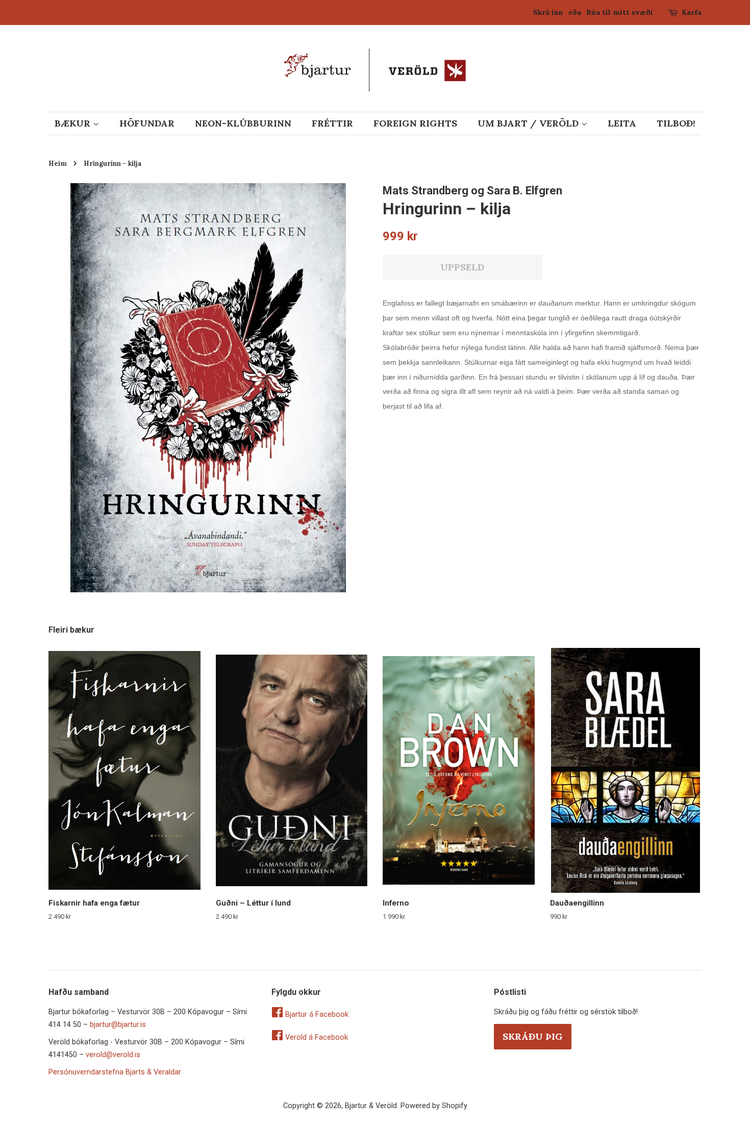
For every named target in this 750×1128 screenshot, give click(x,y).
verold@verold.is (113, 1054)
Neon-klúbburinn (243, 123)
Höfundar (146, 123)
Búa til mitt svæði (619, 12)
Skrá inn (548, 12)
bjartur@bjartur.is (118, 1024)
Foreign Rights (415, 123)
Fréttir (332, 123)
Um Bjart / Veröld (529, 123)
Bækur (74, 123)
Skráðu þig (533, 1036)
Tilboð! (676, 123)
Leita (622, 123)
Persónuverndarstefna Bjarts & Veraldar (114, 1072)
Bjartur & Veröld (371, 1105)
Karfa (692, 12)
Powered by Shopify (434, 1105)
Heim (57, 163)
